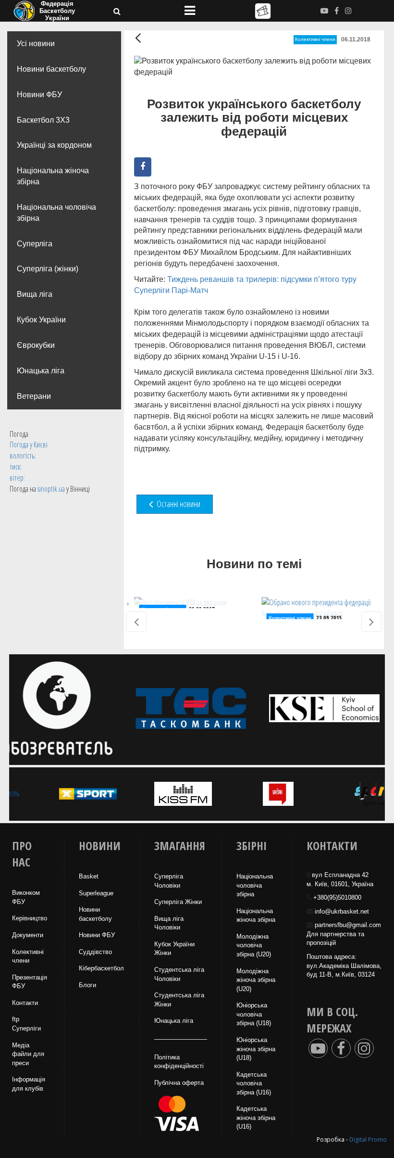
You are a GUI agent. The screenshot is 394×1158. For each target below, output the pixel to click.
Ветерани (34, 396)
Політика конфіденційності (179, 1062)
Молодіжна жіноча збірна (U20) (255, 980)
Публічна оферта (179, 1082)
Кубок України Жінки (174, 949)
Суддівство (95, 951)
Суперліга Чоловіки (168, 881)
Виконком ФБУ (26, 897)
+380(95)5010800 (337, 897)
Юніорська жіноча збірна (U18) (255, 1048)
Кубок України (41, 320)
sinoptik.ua (51, 489)
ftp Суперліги (26, 1024)
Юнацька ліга (40, 371)
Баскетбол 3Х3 (43, 120)
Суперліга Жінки (178, 901)
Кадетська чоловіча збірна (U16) (253, 1083)
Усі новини (36, 43)
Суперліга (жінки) (47, 269)
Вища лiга (34, 294)
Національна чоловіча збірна (56, 212)
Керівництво (29, 918)
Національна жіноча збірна (53, 176)
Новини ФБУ (39, 94)
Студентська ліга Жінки (179, 1000)
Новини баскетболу (51, 69)
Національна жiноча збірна (255, 915)
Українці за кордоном (54, 145)
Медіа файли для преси (28, 1054)
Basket (88, 876)
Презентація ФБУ (29, 982)
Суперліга (34, 244)
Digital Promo (368, 1139)
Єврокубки (36, 345)
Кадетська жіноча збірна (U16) (255, 1117)
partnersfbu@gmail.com (348, 925)
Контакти (25, 1002)
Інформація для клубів (28, 1084)
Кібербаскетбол (101, 968)
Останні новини (177, 503)
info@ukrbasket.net (342, 911)
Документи (27, 935)
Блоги (87, 985)
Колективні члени (315, 39)
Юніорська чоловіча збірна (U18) (253, 1014)
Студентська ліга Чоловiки (179, 974)
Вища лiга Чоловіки (169, 923)
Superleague (96, 893)
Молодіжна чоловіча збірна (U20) (253, 945)
